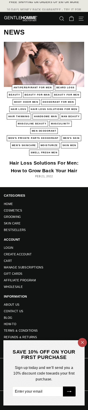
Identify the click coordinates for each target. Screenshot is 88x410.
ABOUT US (12, 304)
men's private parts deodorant (33, 138)
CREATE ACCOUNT (18, 254)
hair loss (18, 109)
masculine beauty (32, 123)
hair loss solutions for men (54, 109)
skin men (69, 145)
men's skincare (24, 145)
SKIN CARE (12, 223)
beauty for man (37, 94)
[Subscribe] (69, 391)
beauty (14, 94)
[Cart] (71, 18)
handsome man (45, 116)
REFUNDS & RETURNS (20, 337)
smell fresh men (44, 152)
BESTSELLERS (15, 230)
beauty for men (66, 94)
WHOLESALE (13, 287)
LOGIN (8, 247)
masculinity (60, 123)
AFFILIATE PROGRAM (20, 280)
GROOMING (12, 217)
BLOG (8, 317)
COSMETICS (13, 210)
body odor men (26, 102)
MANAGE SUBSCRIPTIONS (23, 267)
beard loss (65, 87)
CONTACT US (13, 311)
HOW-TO (10, 324)
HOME (8, 204)
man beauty (70, 116)
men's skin (71, 138)
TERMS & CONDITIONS (21, 330)
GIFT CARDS (13, 273)
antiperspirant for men (33, 87)
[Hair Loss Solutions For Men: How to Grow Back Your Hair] (44, 64)
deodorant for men (58, 102)
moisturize (49, 145)
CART (8, 261)
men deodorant (44, 131)
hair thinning (19, 116)
